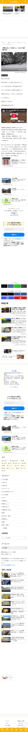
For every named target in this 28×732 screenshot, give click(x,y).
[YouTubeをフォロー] (20, 297)
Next (27, 21)
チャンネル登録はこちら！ (8, 565)
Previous (1, 21)
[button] (24, 286)
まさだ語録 (5, 75)
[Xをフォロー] (7, 294)
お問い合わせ (21, 725)
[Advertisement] (14, 27)
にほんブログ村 (14, 215)
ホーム (7, 721)
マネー (7, 723)
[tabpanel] (8, 10)
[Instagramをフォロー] (7, 297)
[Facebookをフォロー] (20, 294)
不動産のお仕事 (20, 721)
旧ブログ (21, 723)
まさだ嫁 (14, 371)
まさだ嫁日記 (14, 1)
